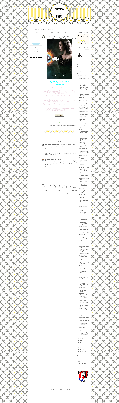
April (81, 347)
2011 (80, 357)
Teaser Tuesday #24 (83, 166)
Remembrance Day (83, 234)
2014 (80, 71)
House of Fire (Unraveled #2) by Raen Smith (84, 262)
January (82, 353)
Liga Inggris (53, 164)
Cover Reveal (66, 127)
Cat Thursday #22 (83, 275)
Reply (46, 148)
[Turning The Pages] (35, 48)
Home (32, 29)
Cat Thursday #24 (83, 148)
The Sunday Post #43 (84, 114)
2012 (80, 355)
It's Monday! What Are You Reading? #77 (83, 175)
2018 (80, 64)
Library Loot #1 (83, 155)
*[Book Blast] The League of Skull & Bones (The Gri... (84, 94)
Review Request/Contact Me (47, 29)
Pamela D (47, 152)
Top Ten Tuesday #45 (84, 232)
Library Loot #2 (83, 100)
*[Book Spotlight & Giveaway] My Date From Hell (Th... (84, 84)
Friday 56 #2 (82, 194)
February (82, 351)
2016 (80, 68)
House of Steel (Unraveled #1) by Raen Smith (84, 310)
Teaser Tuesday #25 (83, 105)
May (81, 345)
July (81, 342)
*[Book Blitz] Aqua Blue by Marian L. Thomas (84, 297)
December (82, 75)
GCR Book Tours (73, 127)
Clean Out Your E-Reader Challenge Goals (83, 329)
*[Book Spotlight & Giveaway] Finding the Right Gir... (84, 228)
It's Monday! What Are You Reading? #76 (83, 243)
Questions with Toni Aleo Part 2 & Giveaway (84, 80)
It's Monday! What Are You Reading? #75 (83, 314)
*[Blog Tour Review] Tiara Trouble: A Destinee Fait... (84, 250)
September (82, 338)
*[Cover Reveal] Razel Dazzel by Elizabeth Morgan (83, 333)
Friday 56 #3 (82, 129)
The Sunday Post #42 (84, 181)
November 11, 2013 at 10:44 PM (56, 152)
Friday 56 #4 (82, 97)
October (82, 336)
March (81, 349)
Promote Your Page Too (36, 49)
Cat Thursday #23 (83, 204)
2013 (80, 73)
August (81, 340)
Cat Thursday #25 (83, 99)
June (81, 344)
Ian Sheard (47, 159)
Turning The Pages (59, 13)
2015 (80, 70)
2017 (80, 66)
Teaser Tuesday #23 (83, 231)
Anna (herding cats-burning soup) (53, 144)
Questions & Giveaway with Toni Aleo (83, 121)
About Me (37, 29)
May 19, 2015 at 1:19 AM (55, 159)
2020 (80, 62)
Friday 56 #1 (82, 265)
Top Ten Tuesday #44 (84, 302)
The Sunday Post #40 (84, 320)
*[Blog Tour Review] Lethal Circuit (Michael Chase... (84, 171)
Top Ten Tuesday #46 (84, 167)
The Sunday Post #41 (84, 253)
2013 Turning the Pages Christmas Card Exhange (83, 305)
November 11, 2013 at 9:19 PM (68, 144)
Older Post (74, 190)
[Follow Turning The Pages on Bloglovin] (36, 44)
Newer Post (44, 190)
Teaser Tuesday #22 (83, 300)
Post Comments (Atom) (63, 193)
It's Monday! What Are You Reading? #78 (83, 108)
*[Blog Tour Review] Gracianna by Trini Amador (84, 279)
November (82, 77)
